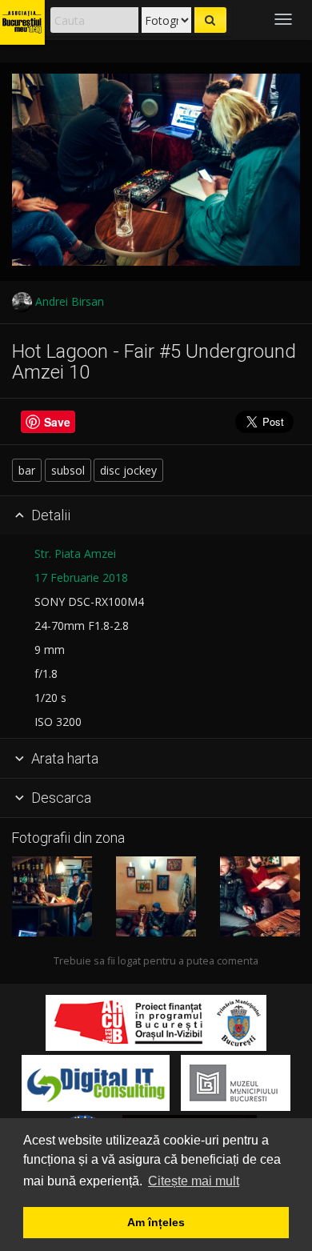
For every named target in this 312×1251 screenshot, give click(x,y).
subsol (68, 470)
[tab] (156, 516)
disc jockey (128, 470)
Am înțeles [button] (156, 1222)
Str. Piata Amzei (75, 553)
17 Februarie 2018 (81, 577)
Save (57, 422)
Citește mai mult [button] (193, 1181)
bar (26, 470)
